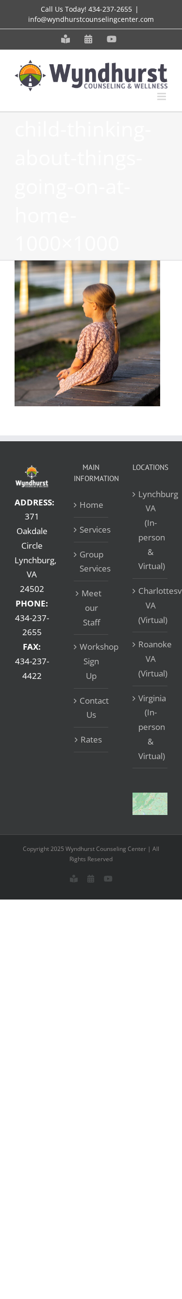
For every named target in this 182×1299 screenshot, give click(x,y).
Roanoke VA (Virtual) (150, 659)
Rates (91, 739)
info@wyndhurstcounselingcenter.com (91, 19)
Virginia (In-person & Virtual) (150, 727)
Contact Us (92, 708)
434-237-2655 (110, 9)
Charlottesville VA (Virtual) (150, 605)
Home (91, 504)
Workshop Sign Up (92, 661)
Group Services (92, 561)
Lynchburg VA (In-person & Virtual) (150, 530)
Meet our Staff (91, 608)
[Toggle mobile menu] (162, 96)
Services (92, 529)
